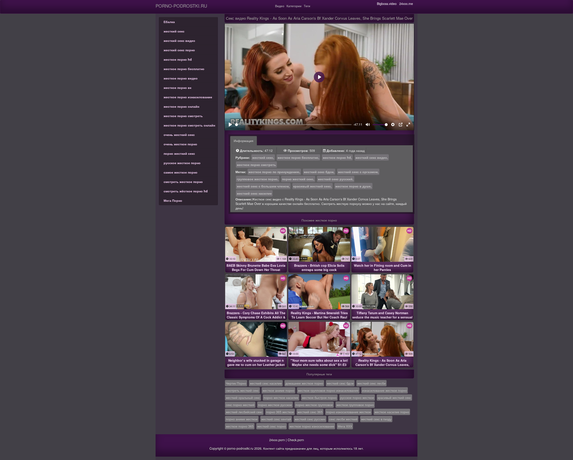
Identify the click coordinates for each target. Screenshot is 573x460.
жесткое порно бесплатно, (298, 157)
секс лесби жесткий (343, 419)
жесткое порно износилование (311, 426)
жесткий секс (174, 31)
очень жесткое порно (180, 144)
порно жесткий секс (179, 153)
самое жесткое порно (180, 172)
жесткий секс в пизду (376, 419)
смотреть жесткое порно (183, 181)
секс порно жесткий (240, 404)
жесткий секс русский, (335, 179)
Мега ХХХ (345, 426)
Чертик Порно (236, 383)
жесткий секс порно (179, 50)
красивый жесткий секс (394, 397)
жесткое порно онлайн (181, 106)
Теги (307, 6)
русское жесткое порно (182, 163)
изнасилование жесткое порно (384, 390)
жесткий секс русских (310, 419)
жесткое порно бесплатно (184, 69)
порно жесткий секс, (298, 179)
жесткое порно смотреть (183, 116)
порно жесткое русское (275, 404)
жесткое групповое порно (355, 404)
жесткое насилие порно (391, 412)
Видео (279, 6)
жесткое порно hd (178, 59)
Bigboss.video (387, 3)
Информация (243, 140)
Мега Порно (173, 200)
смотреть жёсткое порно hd (186, 191)
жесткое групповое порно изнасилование (328, 390)
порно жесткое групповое (314, 404)
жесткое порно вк (177, 87)
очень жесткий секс (179, 134)
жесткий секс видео (179, 40)
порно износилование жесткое (348, 412)
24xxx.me (406, 3)
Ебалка (169, 21)
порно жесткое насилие (281, 397)
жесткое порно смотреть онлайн (189, 125)
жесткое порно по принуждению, (274, 172)
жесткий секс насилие (254, 193)
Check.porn (296, 440)
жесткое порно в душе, (353, 186)
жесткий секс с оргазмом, (358, 172)
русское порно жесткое (357, 397)
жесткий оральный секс (243, 397)
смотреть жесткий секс (242, 390)
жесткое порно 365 (240, 426)
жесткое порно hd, (337, 157)
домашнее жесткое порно (304, 383)
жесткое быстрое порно (319, 397)
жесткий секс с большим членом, (263, 186)
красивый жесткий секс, (312, 186)
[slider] (293, 125)
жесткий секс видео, (371, 157)
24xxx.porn (277, 440)
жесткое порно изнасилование (188, 97)
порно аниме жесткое (242, 419)
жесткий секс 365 (310, 412)
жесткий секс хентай (276, 419)
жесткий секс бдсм (340, 383)
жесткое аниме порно (278, 390)
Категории (293, 6)
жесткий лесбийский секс (244, 412)
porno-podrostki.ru (181, 5)
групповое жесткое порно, (257, 179)
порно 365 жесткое (280, 412)
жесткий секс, (263, 157)
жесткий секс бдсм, (319, 172)
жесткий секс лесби (371, 383)
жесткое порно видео (181, 78)
